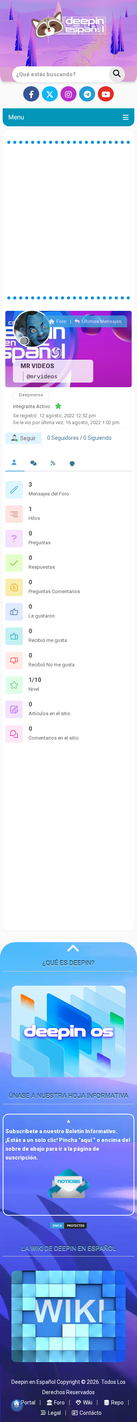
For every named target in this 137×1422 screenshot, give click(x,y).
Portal (27, 1402)
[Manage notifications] (17, 1405)
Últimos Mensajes (101, 321)
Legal (54, 1413)
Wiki (87, 1402)
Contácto (90, 1413)
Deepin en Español (33, 1382)
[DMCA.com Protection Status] (68, 1232)
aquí (87, 1140)
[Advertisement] (68, 220)
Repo (117, 1402)
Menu (16, 117)
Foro (60, 321)
